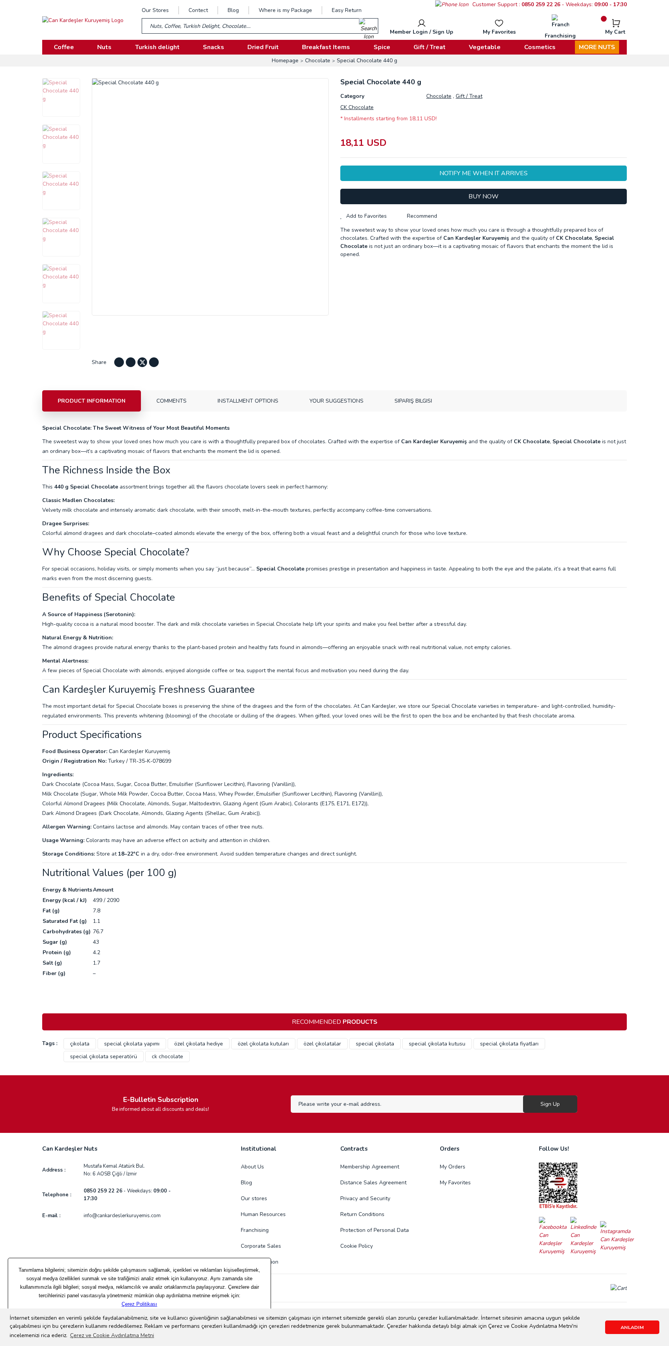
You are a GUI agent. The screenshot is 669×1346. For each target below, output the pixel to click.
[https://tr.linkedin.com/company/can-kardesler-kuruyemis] (585, 1236)
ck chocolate (167, 1056)
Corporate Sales (261, 1246)
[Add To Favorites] (363, 216)
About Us (252, 1166)
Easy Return (347, 10)
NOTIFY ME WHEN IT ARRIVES (483, 173)
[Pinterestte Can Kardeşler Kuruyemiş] (154, 362)
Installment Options (248, 401)
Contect (198, 10)
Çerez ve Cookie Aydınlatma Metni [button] (112, 1335)
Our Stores (155, 10)
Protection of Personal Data (374, 1230)
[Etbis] (558, 1185)
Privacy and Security (365, 1198)
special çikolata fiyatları (509, 1043)
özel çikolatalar (322, 1043)
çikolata (79, 1043)
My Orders (452, 1166)
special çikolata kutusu (437, 1043)
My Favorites (455, 1182)
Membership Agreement (369, 1166)
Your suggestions (336, 401)
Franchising (255, 1230)
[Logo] (83, 20)
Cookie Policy (356, 1246)
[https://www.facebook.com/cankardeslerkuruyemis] (554, 1236)
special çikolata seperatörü (103, 1056)
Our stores (254, 1198)
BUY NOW (483, 196)
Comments (171, 401)
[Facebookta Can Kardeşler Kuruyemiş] (119, 362)
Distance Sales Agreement (373, 1182)
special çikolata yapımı (132, 1043)
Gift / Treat (469, 96)
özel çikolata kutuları (263, 1043)
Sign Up (550, 1104)
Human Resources (263, 1214)
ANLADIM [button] (632, 1327)
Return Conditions (362, 1214)
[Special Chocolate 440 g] (61, 97)
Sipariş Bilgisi (413, 401)
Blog (233, 10)
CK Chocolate (357, 107)
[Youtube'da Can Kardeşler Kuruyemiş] (131, 362)
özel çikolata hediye (198, 1043)
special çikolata (375, 1043)
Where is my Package (285, 10)
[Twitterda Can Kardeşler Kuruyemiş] (142, 362)
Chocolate (438, 96)
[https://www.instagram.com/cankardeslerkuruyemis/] (617, 1236)
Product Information (91, 401)
